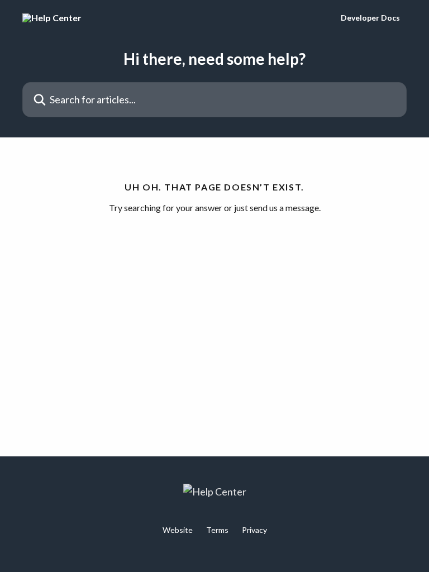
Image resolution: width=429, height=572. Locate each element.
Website (178, 530)
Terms (217, 530)
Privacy (254, 530)
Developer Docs (370, 18)
